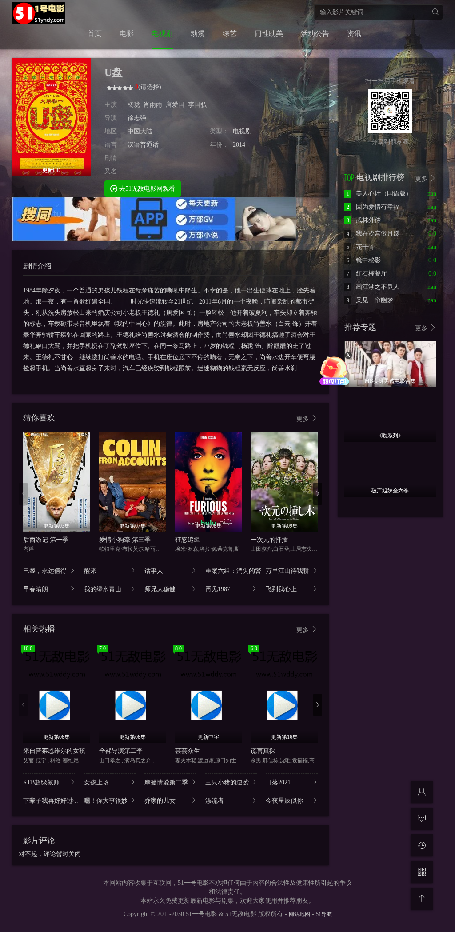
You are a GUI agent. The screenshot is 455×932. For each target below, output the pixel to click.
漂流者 (214, 800)
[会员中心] (422, 792)
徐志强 (137, 118)
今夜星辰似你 (284, 800)
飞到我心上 (281, 589)
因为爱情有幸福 (373, 207)
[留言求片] (422, 819)
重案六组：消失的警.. (231, 571)
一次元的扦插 (269, 539)
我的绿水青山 (102, 589)
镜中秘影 (364, 260)
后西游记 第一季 (45, 539)
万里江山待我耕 (287, 571)
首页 (95, 33)
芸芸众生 (187, 751)
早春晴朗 (35, 589)
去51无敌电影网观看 (146, 188)
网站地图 (299, 914)
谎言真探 (263, 751)
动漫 (198, 33)
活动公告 (315, 33)
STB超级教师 (41, 782)
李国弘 (197, 104)
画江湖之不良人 (373, 287)
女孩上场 (96, 782)
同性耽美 (269, 33)
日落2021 (278, 782)
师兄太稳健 (160, 589)
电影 (127, 33)
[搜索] (435, 12)
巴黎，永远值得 (45, 571)
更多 (303, 419)
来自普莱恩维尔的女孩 (54, 751)
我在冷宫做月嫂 (373, 233)
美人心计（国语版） (379, 193)
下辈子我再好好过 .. (49, 800)
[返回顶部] (422, 899)
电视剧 (162, 33)
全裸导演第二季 (121, 751)
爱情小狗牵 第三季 (125, 539)
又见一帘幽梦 (370, 300)
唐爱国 (175, 104)
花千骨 (361, 247)
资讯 (354, 33)
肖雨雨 (153, 104)
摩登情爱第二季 (166, 782)
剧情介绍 (37, 266)
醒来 (90, 571)
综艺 (230, 33)
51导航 (324, 914)
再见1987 (217, 589)
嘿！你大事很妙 (106, 800)
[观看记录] (422, 845)
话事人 (153, 571)
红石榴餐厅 (367, 273)
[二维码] (422, 872)
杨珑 (134, 104)
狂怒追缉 (187, 539)
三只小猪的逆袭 (227, 782)
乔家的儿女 (160, 800)
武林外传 (364, 220)
